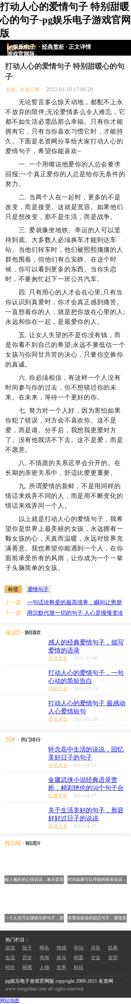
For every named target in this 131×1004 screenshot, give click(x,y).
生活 (10, 957)
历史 (27, 957)
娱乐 (61, 957)
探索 (27, 967)
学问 (78, 947)
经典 (113, 947)
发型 (113, 957)
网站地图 (10, 1000)
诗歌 (96, 947)
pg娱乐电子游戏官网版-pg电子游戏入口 (22, 48)
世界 (61, 967)
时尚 (10, 967)
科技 (78, 967)
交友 (96, 957)
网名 (44, 947)
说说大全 (58, 658)
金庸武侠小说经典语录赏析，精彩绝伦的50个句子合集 (86, 787)
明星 (78, 957)
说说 (10, 947)
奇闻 (44, 957)
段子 (27, 947)
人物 (44, 967)
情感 (61, 947)
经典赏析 (53, 47)
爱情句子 (38, 589)
